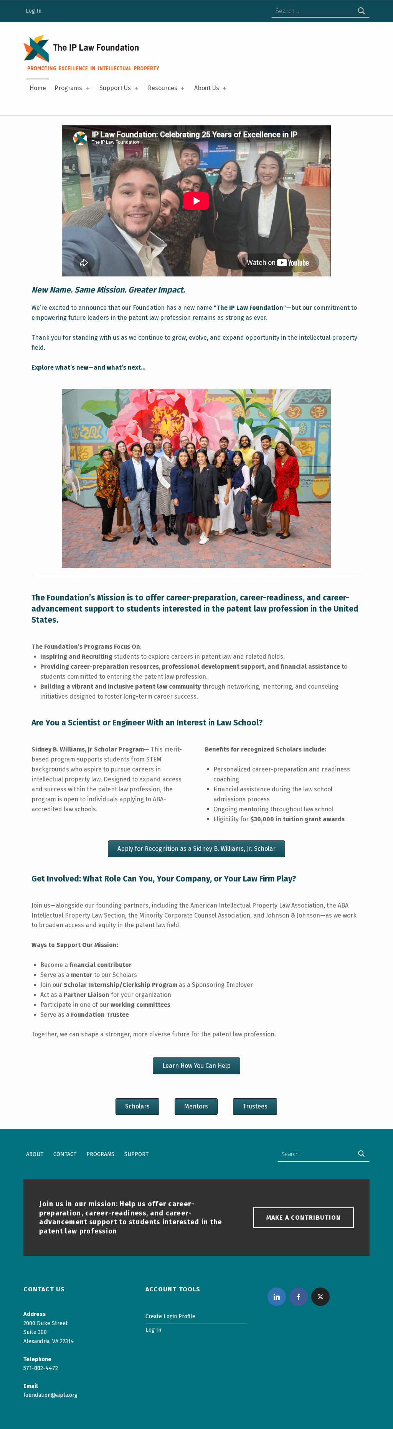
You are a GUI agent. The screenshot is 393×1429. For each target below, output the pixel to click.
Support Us (115, 88)
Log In (33, 10)
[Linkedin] (277, 1297)
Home (38, 88)
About (34, 1154)
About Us (206, 88)
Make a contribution (303, 1217)
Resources (162, 88)
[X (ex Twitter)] (320, 1297)
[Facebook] (298, 1297)
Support (136, 1154)
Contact (64, 1154)
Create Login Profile (170, 1316)
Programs (68, 88)
